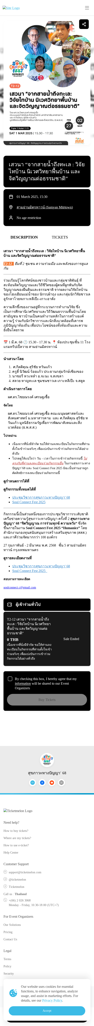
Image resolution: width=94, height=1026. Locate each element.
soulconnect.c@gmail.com (19, 587)
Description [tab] (24, 237)
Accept (47, 1010)
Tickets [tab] (60, 237)
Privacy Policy (52, 1000)
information (23, 683)
